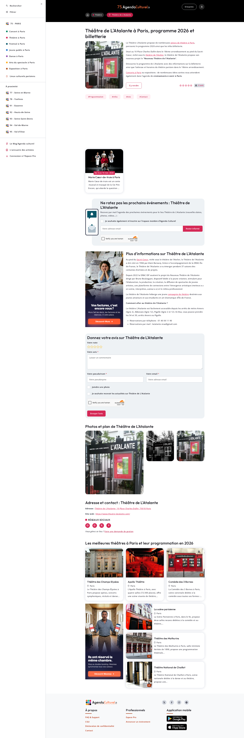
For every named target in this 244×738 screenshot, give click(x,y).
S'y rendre (134, 85)
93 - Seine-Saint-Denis (21, 118)
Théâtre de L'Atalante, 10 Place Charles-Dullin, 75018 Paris (123, 508)
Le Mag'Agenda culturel (20, 143)
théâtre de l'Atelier (155, 55)
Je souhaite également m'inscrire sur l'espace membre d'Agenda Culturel (140, 221)
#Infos (115, 97)
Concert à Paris (17, 31)
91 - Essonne (16, 105)
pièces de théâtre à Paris (182, 42)
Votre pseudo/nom (96, 373)
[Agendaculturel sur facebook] (171, 702)
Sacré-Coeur (142, 259)
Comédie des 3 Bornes (181, 581)
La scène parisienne (165, 609)
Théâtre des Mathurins (166, 638)
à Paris (104, 177)
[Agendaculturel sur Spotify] (186, 702)
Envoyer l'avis (96, 413)
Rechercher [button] (14, 5)
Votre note (92, 342)
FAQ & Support (92, 717)
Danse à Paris (16, 56)
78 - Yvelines (16, 99)
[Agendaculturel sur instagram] (179, 702)
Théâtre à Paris (17, 37)
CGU (87, 721)
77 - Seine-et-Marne (20, 92)
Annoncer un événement (138, 721)
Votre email (152, 373)
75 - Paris (15, 23)
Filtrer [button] (11, 12)
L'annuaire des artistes (20, 149)
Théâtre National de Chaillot (169, 667)
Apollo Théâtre (136, 581)
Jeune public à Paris (19, 50)
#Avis (128, 97)
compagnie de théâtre (178, 294)
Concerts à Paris (133, 72)
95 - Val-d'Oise (17, 131)
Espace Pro (131, 717)
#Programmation (95, 97)
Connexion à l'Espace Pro (21, 156)
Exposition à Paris (18, 68)
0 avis (201, 85)
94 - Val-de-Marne (19, 125)
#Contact (144, 97)
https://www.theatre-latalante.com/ (113, 514)
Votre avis (92, 352)
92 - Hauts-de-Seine (20, 112)
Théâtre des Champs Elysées (103, 581)
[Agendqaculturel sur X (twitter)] (164, 702)
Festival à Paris (17, 43)
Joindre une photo (101, 387)
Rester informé (193, 228)
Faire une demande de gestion (118, 531)
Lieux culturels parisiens (20, 76)
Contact (89, 730)
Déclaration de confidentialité (99, 726)
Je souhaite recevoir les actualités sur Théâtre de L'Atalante (121, 393)
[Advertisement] (144, 123)
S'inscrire (189, 6)
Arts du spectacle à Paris (22, 62)
